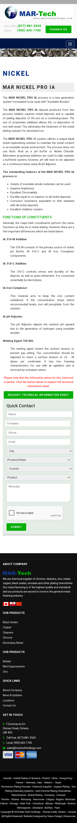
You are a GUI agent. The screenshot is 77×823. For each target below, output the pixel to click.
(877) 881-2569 (29, 26)
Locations (8, 700)
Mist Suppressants (14, 666)
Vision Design (54, 816)
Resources (70, 816)
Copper (7, 627)
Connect (60, 795)
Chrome (7, 637)
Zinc (5, 671)
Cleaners (8, 632)
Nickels (7, 661)
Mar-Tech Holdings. (30, 811)
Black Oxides (10, 622)
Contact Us (58, 29)
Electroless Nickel (13, 642)
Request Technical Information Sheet (38, 394)
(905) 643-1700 (27, 30)
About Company (12, 690)
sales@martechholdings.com (24, 747)
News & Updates (12, 695)
